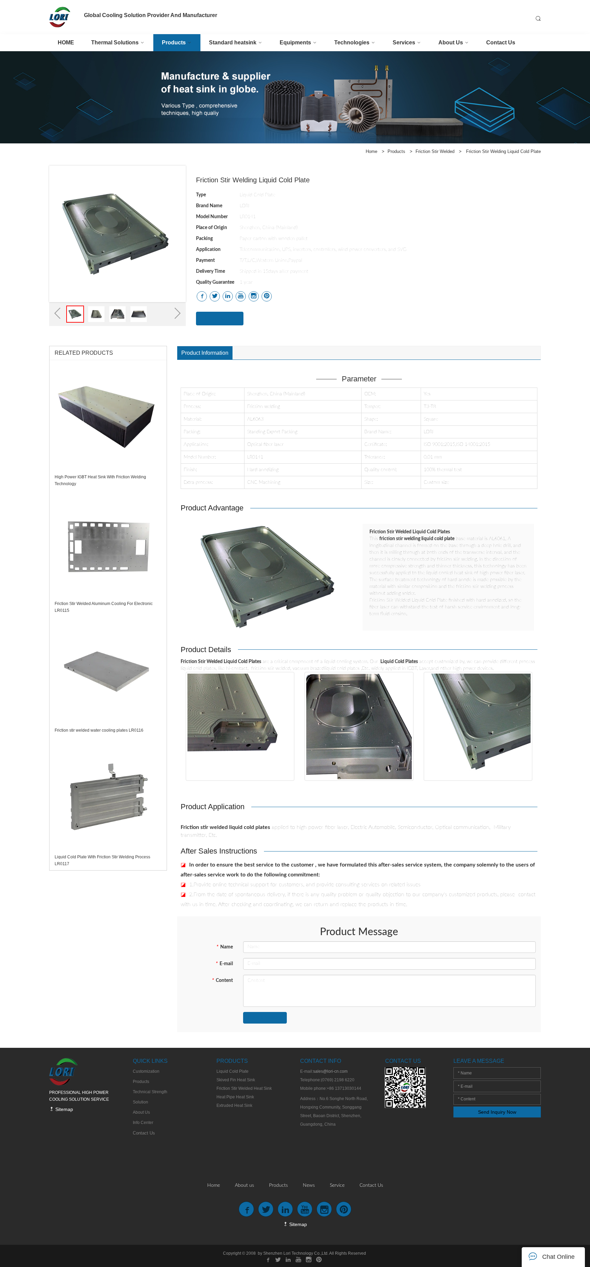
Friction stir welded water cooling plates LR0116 (99, 730)
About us (244, 1185)
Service (337, 1185)
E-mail (224, 963)
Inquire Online (220, 318)
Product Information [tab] (204, 353)
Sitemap (63, 1109)
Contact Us (371, 1185)
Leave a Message (265, 1017)
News (309, 1185)
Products (396, 151)
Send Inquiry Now (497, 1112)
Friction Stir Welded (435, 151)
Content (222, 980)
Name (224, 947)
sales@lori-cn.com (330, 1071)
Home (371, 151)
